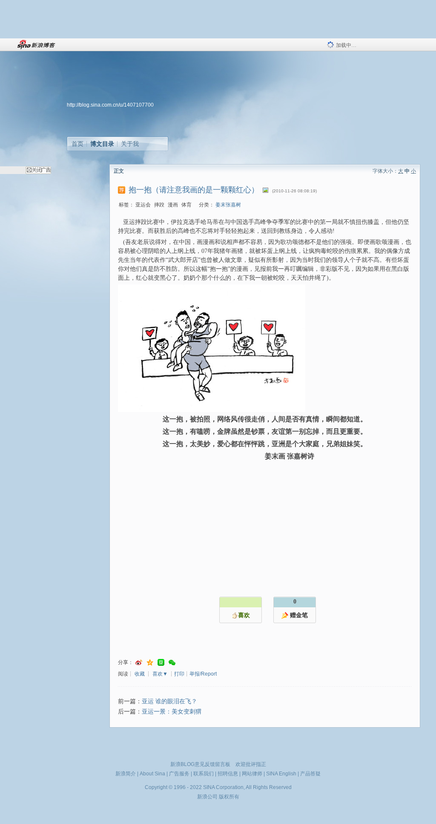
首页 (77, 143)
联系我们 (203, 774)
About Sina (152, 774)
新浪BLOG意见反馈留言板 (200, 764)
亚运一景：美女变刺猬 (171, 711)
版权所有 (229, 797)
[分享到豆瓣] (161, 662)
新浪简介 (125, 774)
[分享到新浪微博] (138, 662)
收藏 (140, 674)
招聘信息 (228, 774)
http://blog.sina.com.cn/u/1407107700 (110, 105)
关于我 (130, 143)
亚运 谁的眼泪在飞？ (169, 701)
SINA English (281, 774)
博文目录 (102, 143)
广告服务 (179, 774)
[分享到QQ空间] (149, 662)
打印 (179, 674)
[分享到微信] (172, 662)
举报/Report (203, 674)
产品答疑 (310, 774)
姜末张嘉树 (228, 205)
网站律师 (252, 774)
